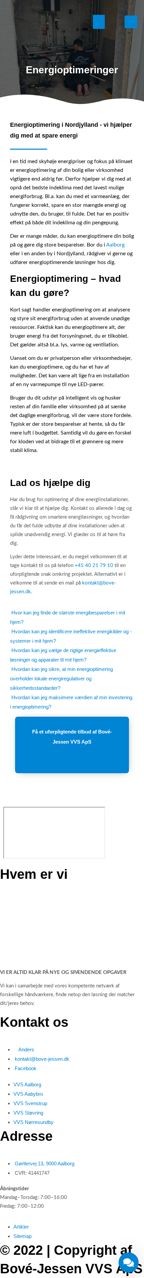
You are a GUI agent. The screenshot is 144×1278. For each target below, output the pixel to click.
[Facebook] (131, 21)
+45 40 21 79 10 (94, 565)
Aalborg (115, 245)
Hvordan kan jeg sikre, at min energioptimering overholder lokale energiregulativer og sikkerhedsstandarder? (61, 678)
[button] (99, 22)
